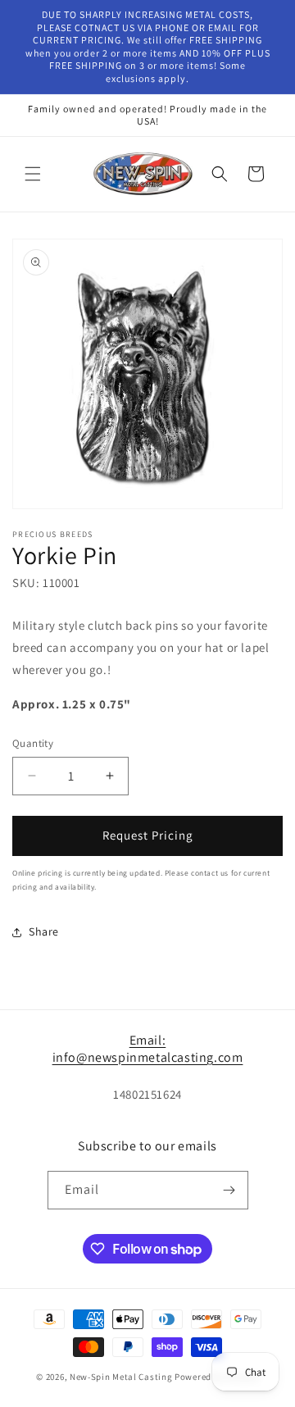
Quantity (32, 743)
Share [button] (44, 931)
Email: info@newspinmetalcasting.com (147, 1048)
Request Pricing (147, 835)
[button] (33, 174)
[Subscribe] (229, 1190)
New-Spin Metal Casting (121, 1376)
